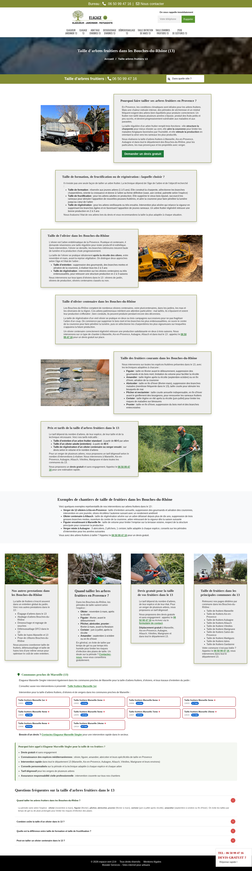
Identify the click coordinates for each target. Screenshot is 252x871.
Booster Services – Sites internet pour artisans (126, 865)
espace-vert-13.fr (107, 861)
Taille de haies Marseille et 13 (33, 635)
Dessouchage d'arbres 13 (109, 32)
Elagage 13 (83, 32)
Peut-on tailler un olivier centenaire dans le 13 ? (125, 840)
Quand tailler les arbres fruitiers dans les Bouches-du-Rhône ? (125, 800)
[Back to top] (244, 863)
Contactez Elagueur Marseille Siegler (62, 734)
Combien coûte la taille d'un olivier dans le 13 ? (125, 821)
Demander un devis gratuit (142, 153)
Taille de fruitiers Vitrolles (219, 626)
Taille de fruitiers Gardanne (220, 644)
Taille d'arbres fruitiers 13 (162, 32)
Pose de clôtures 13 (179, 32)
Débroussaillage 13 (127, 32)
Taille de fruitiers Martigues (220, 638)
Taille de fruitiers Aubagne (219, 620)
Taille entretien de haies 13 (145, 32)
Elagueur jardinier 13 (71, 32)
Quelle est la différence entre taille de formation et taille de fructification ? (125, 831)
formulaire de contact (151, 623)
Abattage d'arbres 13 (95, 32)
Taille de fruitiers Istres (218, 641)
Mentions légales (152, 861)
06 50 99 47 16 (119, 535)
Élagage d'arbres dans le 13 (32, 614)
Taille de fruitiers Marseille (219, 611)
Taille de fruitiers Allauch (219, 623)
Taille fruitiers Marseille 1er (82, 686)
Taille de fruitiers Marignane (220, 629)
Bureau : (109, 4)
